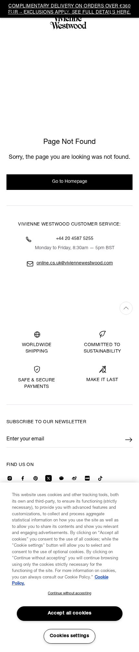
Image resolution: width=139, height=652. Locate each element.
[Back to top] (69, 308)
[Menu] (10, 11)
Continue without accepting (69, 593)
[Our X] (48, 478)
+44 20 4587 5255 (74, 239)
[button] (128, 12)
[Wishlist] (111, 12)
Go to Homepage (69, 182)
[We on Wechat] (61, 478)
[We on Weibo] (74, 478)
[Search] (22, 11)
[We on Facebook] (23, 478)
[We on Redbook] (87, 478)
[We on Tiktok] (100, 478)
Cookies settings (69, 636)
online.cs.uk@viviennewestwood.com (75, 263)
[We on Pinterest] (35, 478)
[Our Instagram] (10, 478)
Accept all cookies (69, 613)
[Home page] (69, 17)
